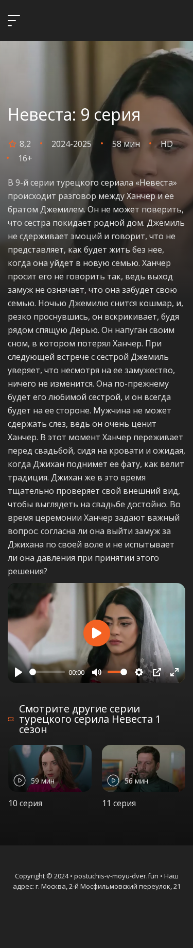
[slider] (47, 672)
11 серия (119, 803)
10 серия (25, 803)
